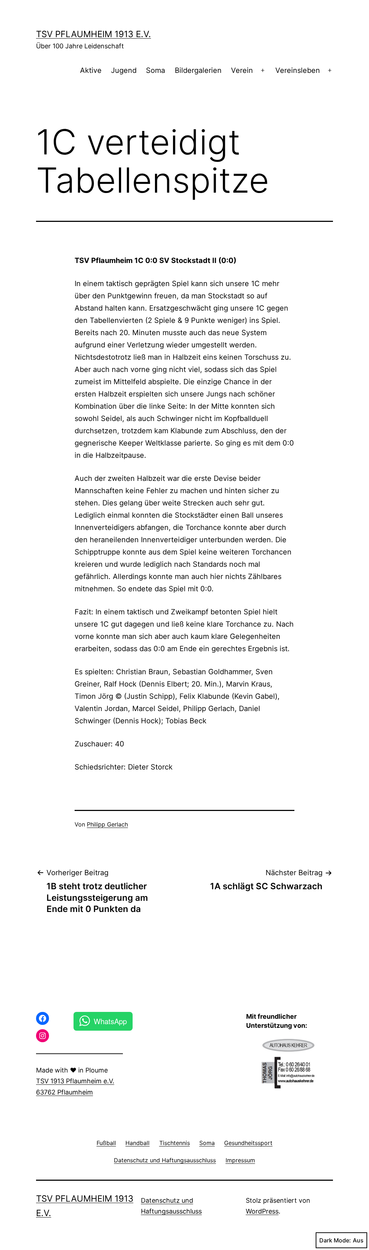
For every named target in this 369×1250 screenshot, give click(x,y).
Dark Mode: (335, 1240)
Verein (242, 70)
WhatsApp (110, 1021)
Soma (155, 70)
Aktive (91, 70)
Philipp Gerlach (107, 824)
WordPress (262, 1211)
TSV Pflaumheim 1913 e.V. (93, 34)
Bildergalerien (198, 70)
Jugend (124, 70)
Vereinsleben (297, 70)
